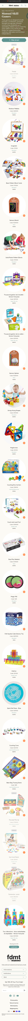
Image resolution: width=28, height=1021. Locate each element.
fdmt (14, 224)
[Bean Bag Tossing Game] (14, 768)
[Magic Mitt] (14, 582)
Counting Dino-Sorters (14, 485)
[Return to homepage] (14, 958)
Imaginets (14, 146)
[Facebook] (10, 996)
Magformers (14, 447)
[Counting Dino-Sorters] (14, 470)
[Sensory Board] (14, 205)
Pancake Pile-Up (14, 820)
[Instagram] (14, 996)
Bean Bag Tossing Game (14, 782)
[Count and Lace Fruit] (14, 507)
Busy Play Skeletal (14, 559)
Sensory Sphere (14, 373)
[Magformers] (14, 433)
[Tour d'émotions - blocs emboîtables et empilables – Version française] (14, 917)
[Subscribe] (24, 990)
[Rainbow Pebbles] (14, 94)
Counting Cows (14, 745)
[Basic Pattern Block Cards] (14, 168)
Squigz (14, 71)
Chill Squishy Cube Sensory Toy (14, 634)
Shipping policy (14, 1008)
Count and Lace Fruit (14, 522)
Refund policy (14, 1005)
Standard (14, 76)
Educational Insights (14, 824)
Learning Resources (14, 489)
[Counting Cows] (14, 731)
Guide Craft (14, 526)
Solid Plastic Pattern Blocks (14, 257)
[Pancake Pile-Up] (14, 805)
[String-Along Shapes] (14, 396)
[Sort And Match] (14, 842)
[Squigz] (14, 57)
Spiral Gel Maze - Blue (14, 708)
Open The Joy (14, 301)
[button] (24, 57)
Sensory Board (14, 220)
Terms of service (14, 1003)
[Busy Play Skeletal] (14, 544)
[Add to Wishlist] (24, 67)
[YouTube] (17, 996)
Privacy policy (14, 1000)
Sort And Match (14, 857)
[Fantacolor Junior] (14, 879)
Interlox (14, 671)
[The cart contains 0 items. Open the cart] (25, 5)
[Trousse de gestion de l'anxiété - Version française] (14, 280)
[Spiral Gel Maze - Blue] (14, 693)
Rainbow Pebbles (14, 108)
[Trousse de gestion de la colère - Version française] (14, 319)
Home (3, 10)
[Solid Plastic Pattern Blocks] (14, 243)
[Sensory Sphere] (14, 358)
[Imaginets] (14, 131)
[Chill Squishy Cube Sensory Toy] (14, 619)
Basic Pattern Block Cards (14, 183)
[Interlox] (14, 656)
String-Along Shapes (14, 410)
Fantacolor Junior (14, 894)
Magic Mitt (14, 596)
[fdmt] (14, 5)
